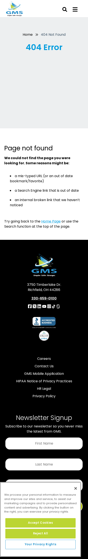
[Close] (75, 488)
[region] (40, 519)
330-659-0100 (44, 298)
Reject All (40, 533)
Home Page (51, 221)
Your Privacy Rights (40, 544)
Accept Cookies (40, 523)
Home (28, 34)
